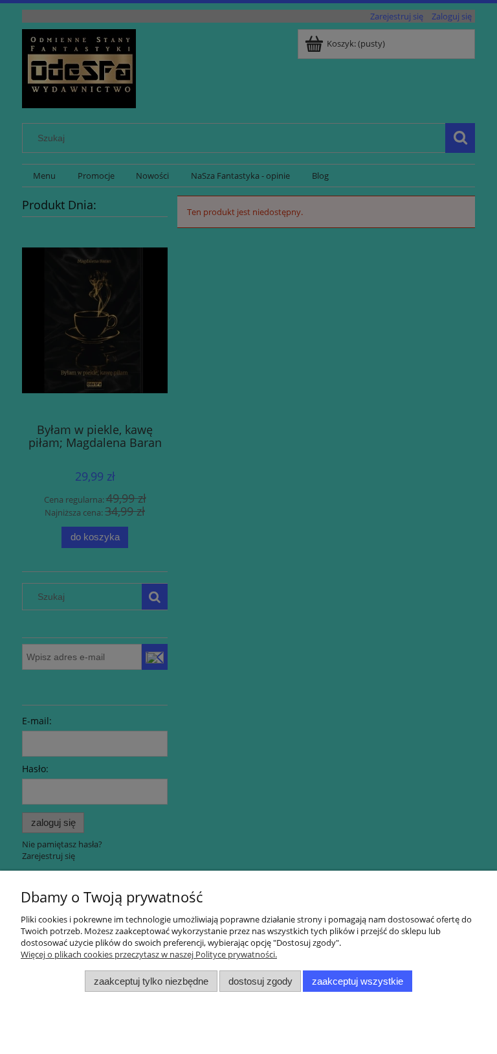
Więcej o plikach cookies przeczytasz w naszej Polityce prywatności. (149, 954)
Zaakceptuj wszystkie (357, 981)
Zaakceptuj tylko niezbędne (151, 981)
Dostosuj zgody (260, 981)
